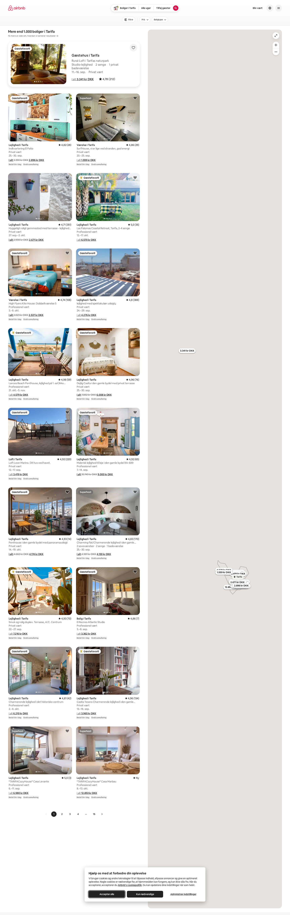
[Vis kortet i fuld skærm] (276, 35)
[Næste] (102, 814)
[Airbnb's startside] (16, 8)
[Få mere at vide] (57, 36)
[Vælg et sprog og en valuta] (270, 8)
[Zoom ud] (276, 52)
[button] (83, 79)
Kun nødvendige (145, 894)
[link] (46, 814)
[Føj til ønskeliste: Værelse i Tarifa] (135, 98)
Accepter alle (107, 894)
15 (94, 814)
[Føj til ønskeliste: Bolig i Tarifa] (135, 571)
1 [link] (53, 814)
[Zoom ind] (276, 45)
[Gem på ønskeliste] (133, 47)
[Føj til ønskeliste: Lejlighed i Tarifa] (67, 98)
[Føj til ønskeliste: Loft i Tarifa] (67, 412)
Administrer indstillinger (183, 894)
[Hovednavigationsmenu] (278, 8)
